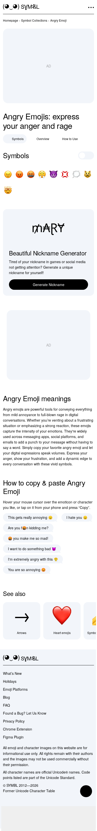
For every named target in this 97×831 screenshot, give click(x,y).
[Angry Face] (8, 174)
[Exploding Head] (8, 190)
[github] (82, 658)
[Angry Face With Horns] (53, 174)
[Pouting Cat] (88, 174)
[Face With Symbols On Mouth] (31, 174)
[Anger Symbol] (65, 174)
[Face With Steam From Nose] (42, 174)
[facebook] (91, 658)
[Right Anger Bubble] (76, 174)
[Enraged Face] (19, 174)
